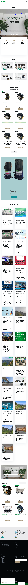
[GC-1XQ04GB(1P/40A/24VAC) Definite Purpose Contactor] (20, 509)
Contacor (7, 218)
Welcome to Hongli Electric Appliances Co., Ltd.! (20, 439)
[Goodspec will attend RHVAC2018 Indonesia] (2, 537)
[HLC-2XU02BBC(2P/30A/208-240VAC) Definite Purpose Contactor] (7, 491)
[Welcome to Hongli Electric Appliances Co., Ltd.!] (20, 429)
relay (9, 294)
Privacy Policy (3, 561)
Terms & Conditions (4, 562)
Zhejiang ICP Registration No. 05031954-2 (14, 571)
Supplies (2, 559)
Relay (3, 219)
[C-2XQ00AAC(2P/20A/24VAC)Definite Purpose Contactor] (20, 97)
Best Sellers (3, 557)
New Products (3, 556)
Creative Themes (21, 570)
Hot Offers (16, 549)
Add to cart (7, 128)
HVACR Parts (5, 317)
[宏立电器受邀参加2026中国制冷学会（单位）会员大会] (20, 212)
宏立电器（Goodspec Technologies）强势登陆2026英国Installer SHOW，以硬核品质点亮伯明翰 (7, 224)
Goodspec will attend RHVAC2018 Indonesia (8, 537)
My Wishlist (16, 546)
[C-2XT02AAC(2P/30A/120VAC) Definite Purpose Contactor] (7, 136)
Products (16, 544)
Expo (9, 218)
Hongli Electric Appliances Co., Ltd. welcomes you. (19, 346)
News (8, 317)
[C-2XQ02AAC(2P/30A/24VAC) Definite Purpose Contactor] (7, 117)
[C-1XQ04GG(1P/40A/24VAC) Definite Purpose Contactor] (7, 97)
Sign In (16, 548)
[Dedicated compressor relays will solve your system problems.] (20, 405)
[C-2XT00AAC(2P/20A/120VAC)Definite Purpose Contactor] (20, 117)
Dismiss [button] (26, 584)
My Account (16, 545)
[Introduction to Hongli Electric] (20, 381)
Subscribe (20, 474)
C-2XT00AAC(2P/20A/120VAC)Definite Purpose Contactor (20, 125)
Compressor (4, 218)
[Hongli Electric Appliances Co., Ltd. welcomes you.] (20, 336)
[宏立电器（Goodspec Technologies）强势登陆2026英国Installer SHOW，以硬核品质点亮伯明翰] (7, 212)
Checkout (16, 550)
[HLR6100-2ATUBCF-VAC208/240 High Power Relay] (20, 491)
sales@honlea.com (8, 548)
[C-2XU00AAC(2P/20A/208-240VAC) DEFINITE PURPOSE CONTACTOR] (20, 136)
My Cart (16, 547)
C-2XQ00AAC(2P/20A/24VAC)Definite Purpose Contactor (20, 105)
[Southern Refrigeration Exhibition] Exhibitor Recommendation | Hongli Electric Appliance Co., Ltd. (20, 322)
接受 (3, 582)
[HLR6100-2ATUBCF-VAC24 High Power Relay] (7, 509)
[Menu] (26, 1)
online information (6, 367)
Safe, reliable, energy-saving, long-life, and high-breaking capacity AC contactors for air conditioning (21, 537)
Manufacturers (3, 558)
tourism (5, 219)
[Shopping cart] (24, 1)
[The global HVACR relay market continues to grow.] (7, 361)
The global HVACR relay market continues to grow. (7, 371)
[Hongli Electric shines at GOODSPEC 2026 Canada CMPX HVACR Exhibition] (7, 260)
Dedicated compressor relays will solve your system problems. (20, 416)
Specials (2, 560)
